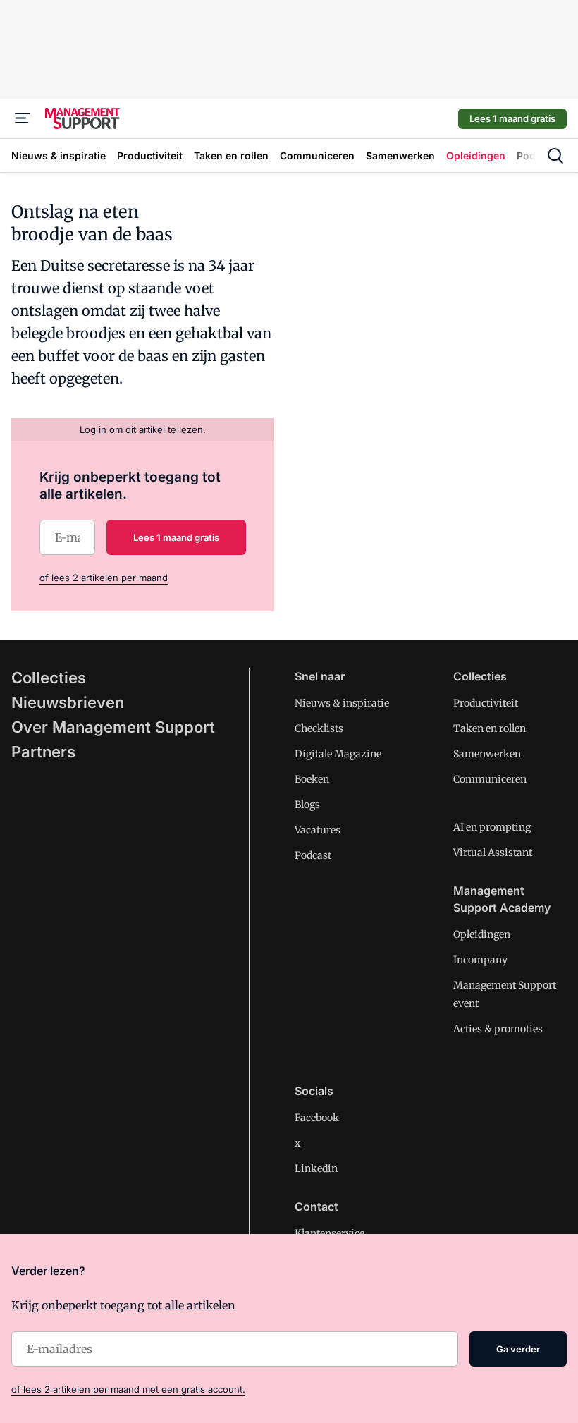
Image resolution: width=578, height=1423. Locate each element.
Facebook (317, 1117)
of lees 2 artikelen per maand (103, 577)
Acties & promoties (498, 1028)
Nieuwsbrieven (67, 702)
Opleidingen (481, 934)
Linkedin (316, 1168)
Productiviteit (485, 703)
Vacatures (317, 830)
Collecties (48, 677)
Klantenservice (329, 1233)
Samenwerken (487, 753)
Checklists (319, 728)
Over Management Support (113, 727)
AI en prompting (492, 827)
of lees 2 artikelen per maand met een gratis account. (128, 1389)
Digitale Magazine (338, 753)
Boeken (312, 779)
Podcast (313, 855)
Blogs (307, 804)
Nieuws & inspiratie (342, 703)
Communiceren (490, 779)
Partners (43, 752)
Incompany (480, 959)
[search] (555, 155)
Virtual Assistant (492, 852)
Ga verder (518, 1349)
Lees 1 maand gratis (512, 118)
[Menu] (22, 118)
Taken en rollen (489, 728)
